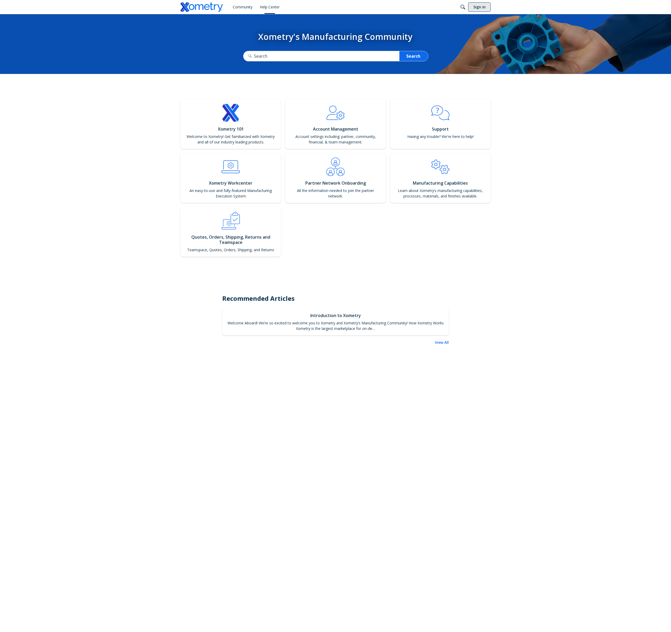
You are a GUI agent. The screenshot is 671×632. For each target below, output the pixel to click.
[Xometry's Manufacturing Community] (201, 7)
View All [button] (442, 342)
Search (413, 56)
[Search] (463, 7)
